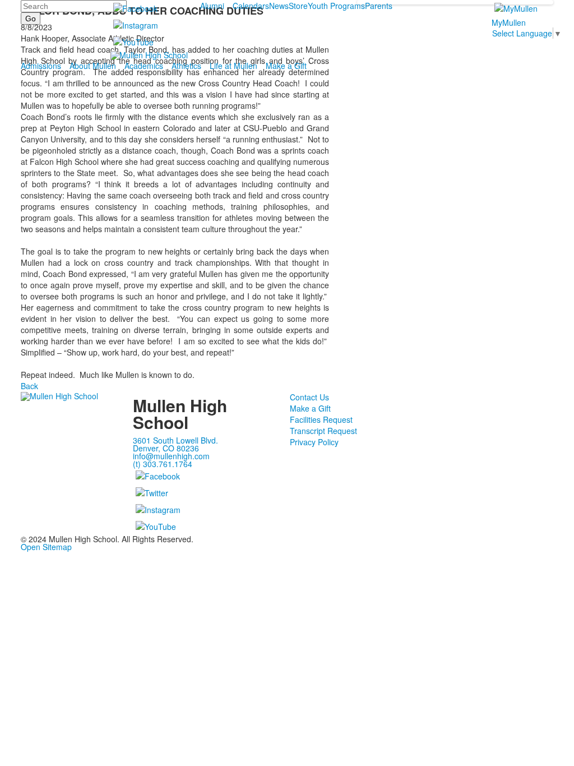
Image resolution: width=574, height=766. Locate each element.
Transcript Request (323, 430)
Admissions (41, 65)
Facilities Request (321, 419)
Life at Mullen (233, 65)
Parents (378, 5)
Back (29, 385)
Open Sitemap (46, 546)
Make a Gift (286, 65)
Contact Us (309, 397)
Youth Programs (336, 5)
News (279, 5)
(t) (162, 463)
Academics (143, 65)
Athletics (186, 65)
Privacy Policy (314, 441)
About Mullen (93, 65)
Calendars (251, 5)
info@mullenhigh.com (171, 456)
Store (298, 5)
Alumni (212, 5)
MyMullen (509, 22)
